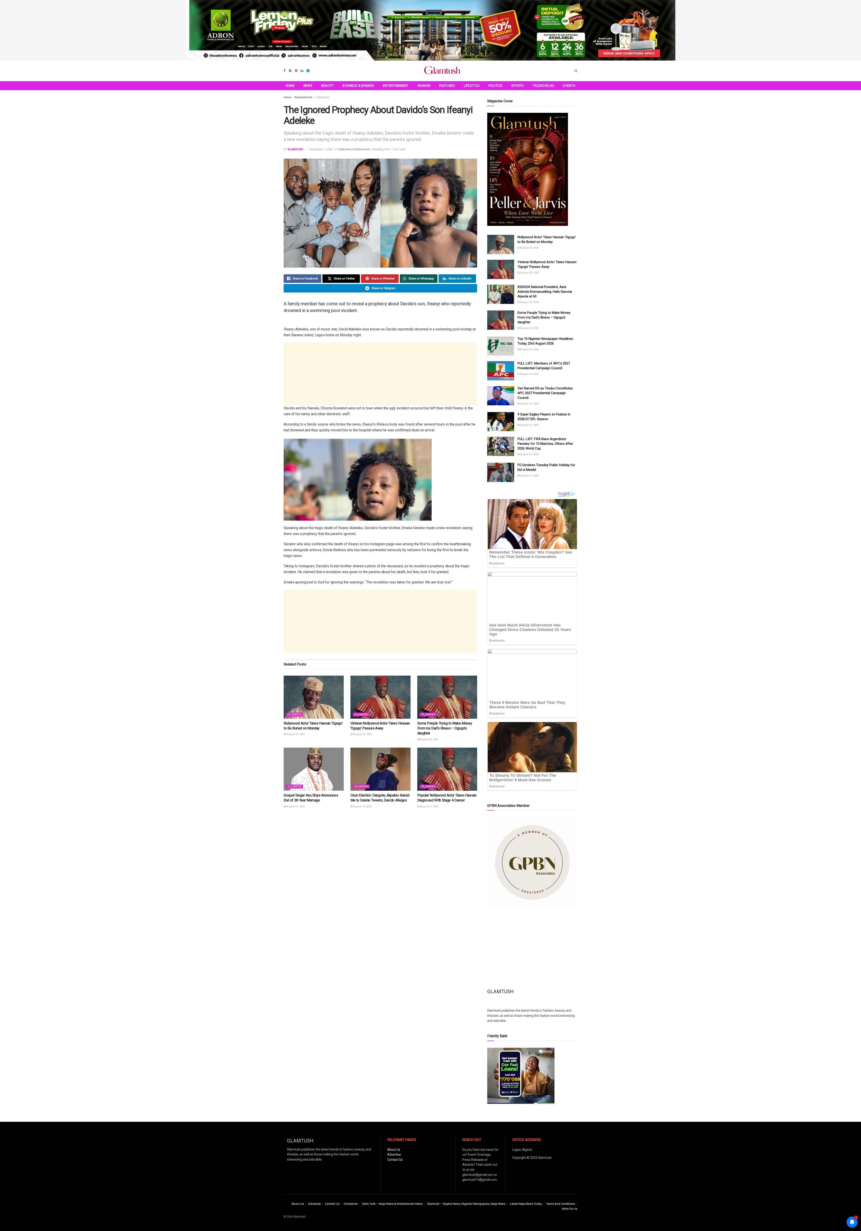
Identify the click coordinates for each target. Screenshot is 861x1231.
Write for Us (569, 1208)
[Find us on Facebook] (284, 71)
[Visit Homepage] (442, 71)
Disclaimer (351, 1203)
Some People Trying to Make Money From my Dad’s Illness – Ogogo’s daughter (444, 728)
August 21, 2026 (295, 806)
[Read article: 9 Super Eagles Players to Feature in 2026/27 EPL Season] (500, 421)
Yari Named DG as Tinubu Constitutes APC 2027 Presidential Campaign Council (545, 393)
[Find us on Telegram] (308, 71)
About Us (393, 1149)
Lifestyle (472, 85)
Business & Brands (358, 85)
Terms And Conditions (560, 1203)
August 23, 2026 (295, 734)
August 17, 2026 (428, 806)
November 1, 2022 (321, 149)
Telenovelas (543, 85)
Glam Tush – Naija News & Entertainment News (392, 1203)
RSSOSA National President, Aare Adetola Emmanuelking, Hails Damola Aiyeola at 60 (544, 291)
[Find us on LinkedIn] (302, 71)
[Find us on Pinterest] (296, 71)
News (308, 85)
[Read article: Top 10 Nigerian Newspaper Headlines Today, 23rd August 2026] (500, 346)
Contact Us (395, 1159)
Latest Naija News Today (526, 1203)
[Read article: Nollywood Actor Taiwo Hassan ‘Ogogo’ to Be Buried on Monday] (314, 697)
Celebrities (322, 97)
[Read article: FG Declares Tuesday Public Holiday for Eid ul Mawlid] (500, 472)
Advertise (394, 1154)
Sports (517, 85)
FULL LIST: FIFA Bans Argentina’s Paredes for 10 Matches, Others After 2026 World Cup (545, 443)
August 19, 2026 (362, 806)
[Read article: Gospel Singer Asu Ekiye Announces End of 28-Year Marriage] (314, 769)
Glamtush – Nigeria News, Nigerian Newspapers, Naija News (466, 1203)
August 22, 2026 (529, 374)
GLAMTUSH (295, 149)
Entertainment (396, 85)
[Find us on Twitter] (290, 71)
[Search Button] (575, 71)
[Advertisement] (380, 374)
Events (569, 85)
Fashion (423, 85)
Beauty (327, 85)
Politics (495, 85)
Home (290, 85)
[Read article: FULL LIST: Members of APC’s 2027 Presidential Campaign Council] (500, 370)
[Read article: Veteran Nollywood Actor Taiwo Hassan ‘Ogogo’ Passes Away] (380, 697)
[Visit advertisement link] (430, 30)
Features (447, 85)
